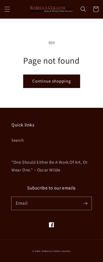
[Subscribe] (85, 203)
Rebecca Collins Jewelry (56, 251)
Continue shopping (51, 81)
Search (17, 140)
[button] (7, 9)
